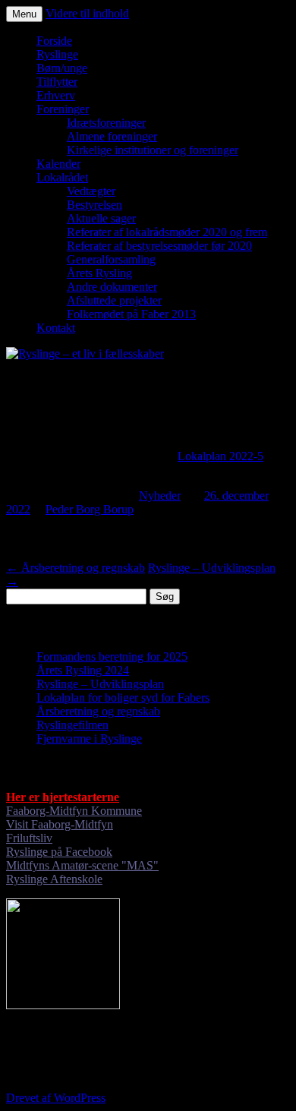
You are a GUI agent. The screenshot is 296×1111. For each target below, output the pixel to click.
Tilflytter (56, 81)
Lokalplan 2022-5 (220, 456)
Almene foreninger (112, 136)
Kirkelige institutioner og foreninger (152, 150)
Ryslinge (57, 54)
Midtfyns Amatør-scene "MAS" (82, 865)
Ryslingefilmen (72, 724)
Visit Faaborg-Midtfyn (59, 824)
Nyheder (160, 495)
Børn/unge (61, 68)
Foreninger (62, 109)
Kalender (58, 163)
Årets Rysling (99, 273)
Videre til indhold (87, 13)
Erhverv (55, 95)
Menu (24, 14)
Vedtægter (91, 191)
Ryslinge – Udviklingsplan (100, 683)
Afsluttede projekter (114, 300)
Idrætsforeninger (106, 122)
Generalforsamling (111, 259)
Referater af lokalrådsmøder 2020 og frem (167, 232)
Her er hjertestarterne (62, 797)
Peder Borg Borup (90, 509)
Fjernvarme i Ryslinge (89, 738)
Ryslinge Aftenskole (54, 879)
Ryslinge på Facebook (59, 851)
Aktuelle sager (101, 218)
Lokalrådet (62, 177)
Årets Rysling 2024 (82, 670)
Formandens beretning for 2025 (111, 656)
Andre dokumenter (112, 286)
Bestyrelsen (94, 204)
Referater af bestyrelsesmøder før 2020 (159, 245)
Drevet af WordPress (55, 1097)
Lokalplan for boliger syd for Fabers (122, 697)
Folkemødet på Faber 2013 (131, 314)
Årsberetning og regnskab (75, 567)
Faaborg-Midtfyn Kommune (74, 810)
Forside (54, 40)
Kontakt (55, 327)
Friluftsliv (29, 838)
